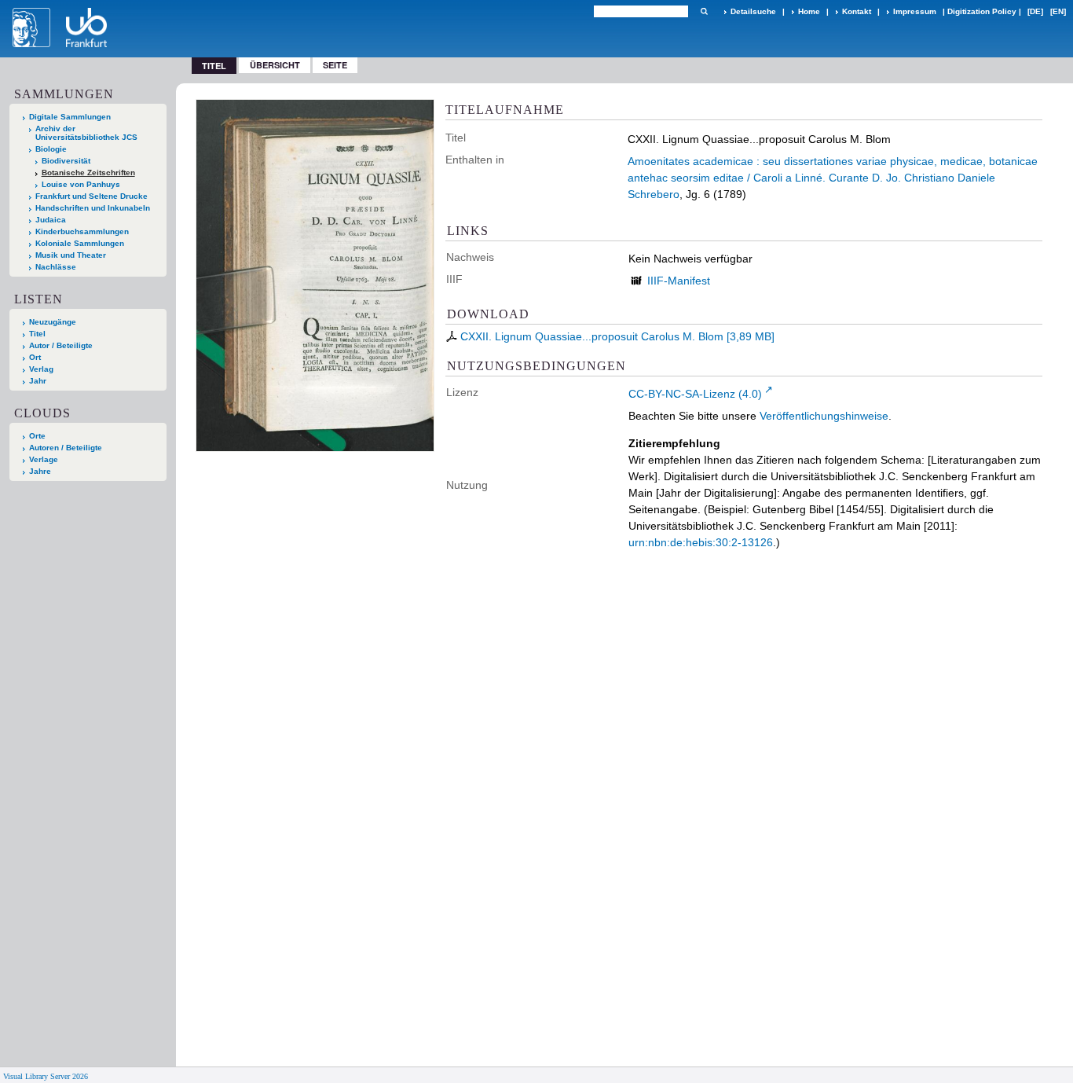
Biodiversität (66, 160)
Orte (37, 435)
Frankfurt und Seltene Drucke (91, 196)
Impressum (914, 11)
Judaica (50, 219)
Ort (35, 357)
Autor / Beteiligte (61, 345)
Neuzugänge (52, 322)
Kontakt (856, 11)
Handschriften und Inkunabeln (92, 208)
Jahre (40, 471)
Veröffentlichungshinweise (824, 415)
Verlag (41, 369)
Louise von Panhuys (81, 184)
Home (809, 11)
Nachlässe (55, 266)
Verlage (43, 459)
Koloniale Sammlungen (79, 243)
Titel (37, 333)
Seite (335, 65)
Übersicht (275, 65)
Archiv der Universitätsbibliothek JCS (86, 132)
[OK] (703, 11)
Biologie (51, 149)
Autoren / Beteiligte (65, 447)
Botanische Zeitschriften (88, 172)
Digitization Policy (981, 11)
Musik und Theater (70, 255)
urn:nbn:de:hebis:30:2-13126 (700, 542)
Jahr (37, 380)
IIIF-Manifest (678, 280)
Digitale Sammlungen (70, 116)
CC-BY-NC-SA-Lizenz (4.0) (695, 393)
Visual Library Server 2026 (45, 1076)
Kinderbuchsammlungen (82, 231)
